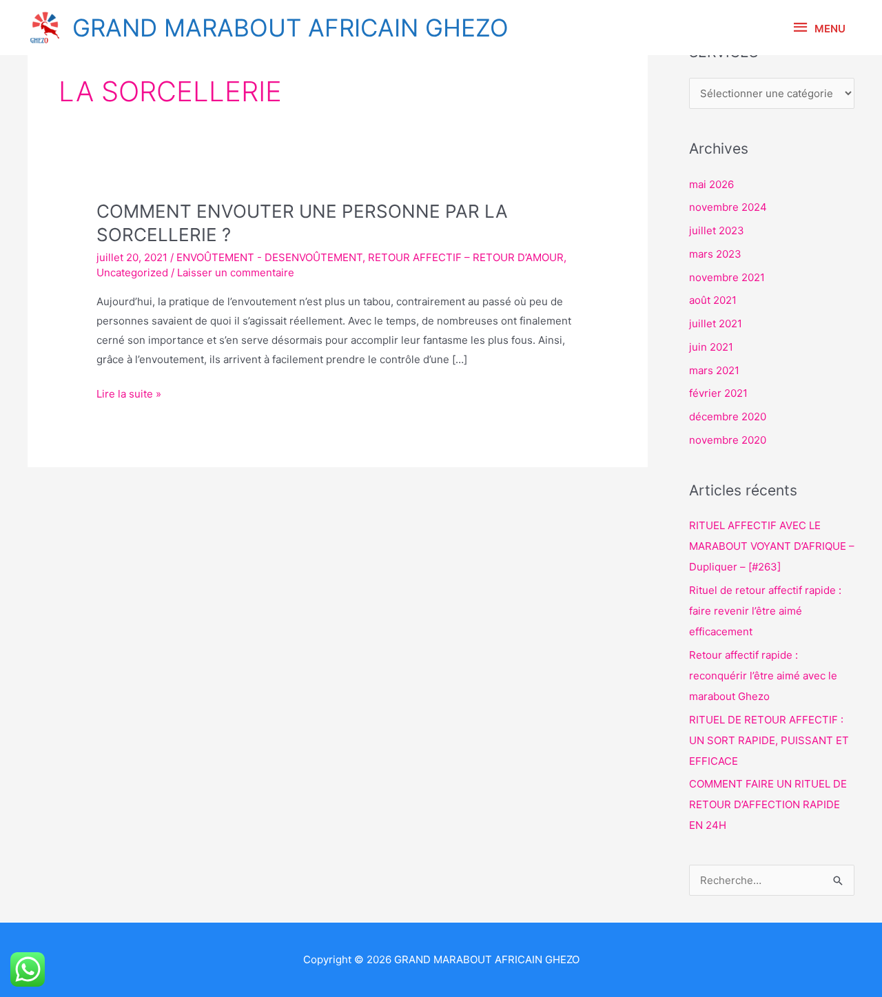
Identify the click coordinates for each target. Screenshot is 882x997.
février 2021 (718, 393)
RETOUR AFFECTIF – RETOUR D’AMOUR (466, 257)
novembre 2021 (727, 277)
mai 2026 (711, 184)
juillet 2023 (716, 230)
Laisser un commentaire (235, 272)
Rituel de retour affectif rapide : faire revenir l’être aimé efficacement (765, 611)
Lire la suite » (128, 392)
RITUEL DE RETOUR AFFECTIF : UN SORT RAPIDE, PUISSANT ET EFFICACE (769, 740)
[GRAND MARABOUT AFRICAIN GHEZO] (45, 27)
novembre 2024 (728, 207)
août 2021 (713, 300)
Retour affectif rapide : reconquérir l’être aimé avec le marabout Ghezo (763, 675)
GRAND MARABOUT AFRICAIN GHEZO (290, 27)
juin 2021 (711, 346)
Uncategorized (132, 272)
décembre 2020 (727, 416)
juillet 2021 (715, 323)
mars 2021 (714, 370)
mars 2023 (715, 253)
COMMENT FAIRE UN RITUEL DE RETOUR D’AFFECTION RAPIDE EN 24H (768, 804)
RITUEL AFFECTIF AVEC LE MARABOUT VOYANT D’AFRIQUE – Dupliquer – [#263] (771, 546)
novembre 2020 (727, 439)
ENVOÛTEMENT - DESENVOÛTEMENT (269, 257)
